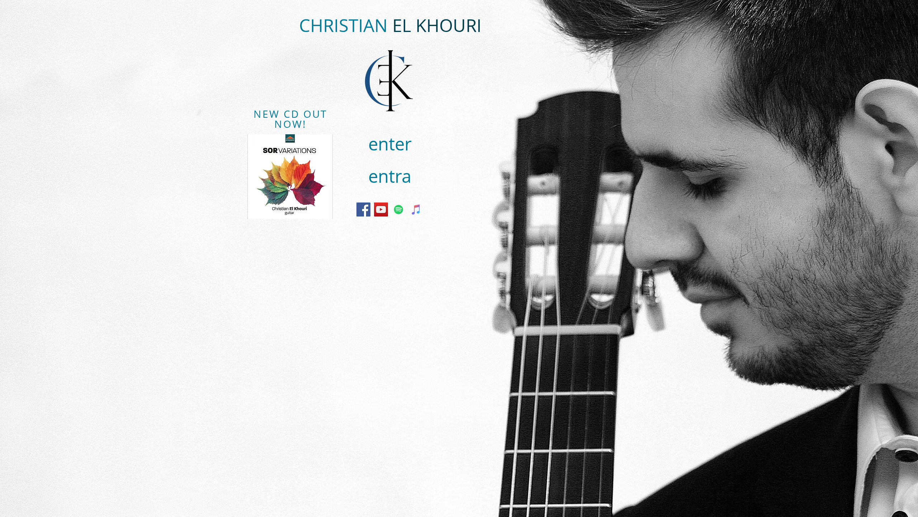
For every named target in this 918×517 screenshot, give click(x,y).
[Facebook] (363, 209)
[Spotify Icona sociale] (399, 209)
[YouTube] (381, 209)
